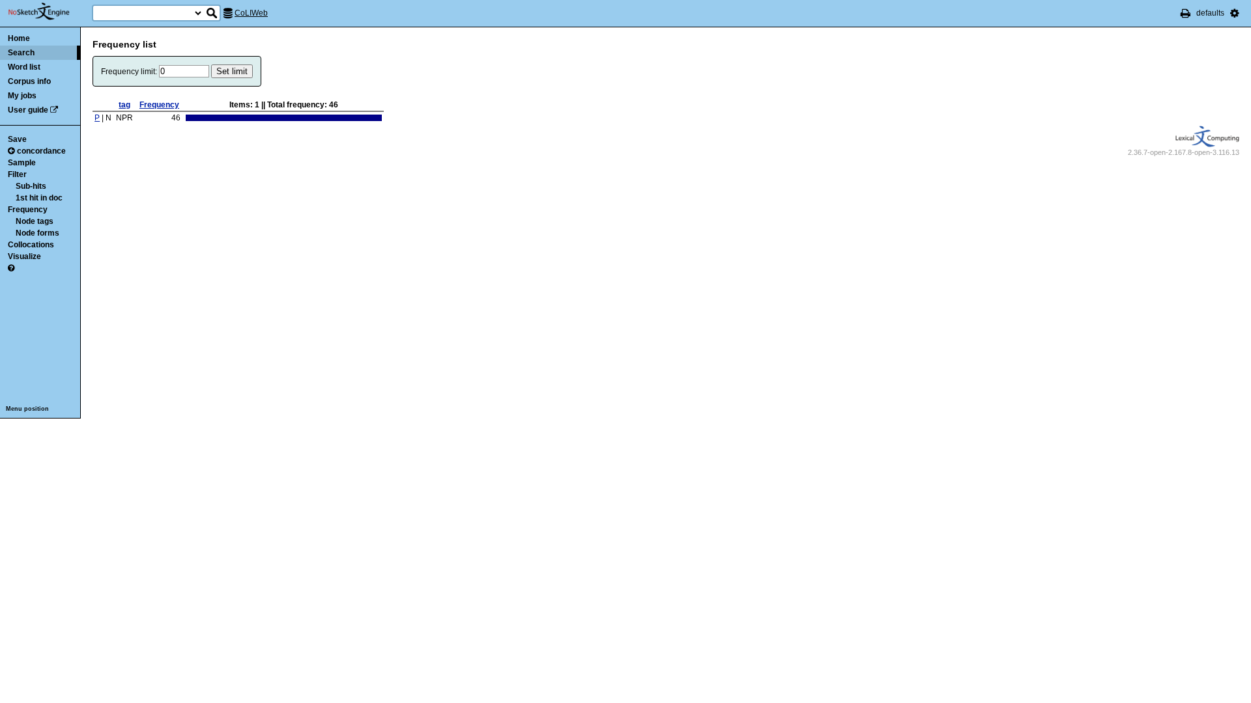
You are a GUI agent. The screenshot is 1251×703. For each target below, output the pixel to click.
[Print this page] (1185, 13)
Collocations (31, 244)
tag (124, 104)
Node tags (34, 221)
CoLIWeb (251, 13)
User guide (28, 110)
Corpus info (29, 81)
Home (19, 38)
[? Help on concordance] (11, 268)
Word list (24, 67)
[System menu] (1234, 13)
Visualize (24, 256)
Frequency (28, 209)
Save (17, 139)
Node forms (37, 233)
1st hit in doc (39, 197)
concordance (41, 151)
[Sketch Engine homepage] (48, 12)
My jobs (22, 95)
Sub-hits (31, 186)
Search (21, 52)
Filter (17, 174)
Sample (22, 162)
